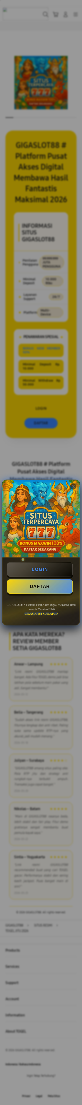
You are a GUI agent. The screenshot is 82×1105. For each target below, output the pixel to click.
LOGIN (40, 569)
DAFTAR (40, 586)
